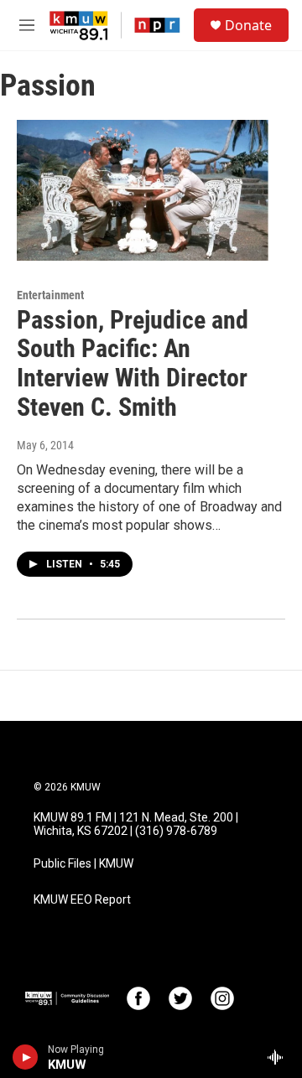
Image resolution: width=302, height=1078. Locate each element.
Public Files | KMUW (83, 864)
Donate (248, 25)
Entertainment (50, 295)
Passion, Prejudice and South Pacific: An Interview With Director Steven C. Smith (132, 363)
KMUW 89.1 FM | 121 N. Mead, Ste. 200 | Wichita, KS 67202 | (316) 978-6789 (136, 824)
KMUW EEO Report (82, 900)
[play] (25, 1057)
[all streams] (280, 1057)
